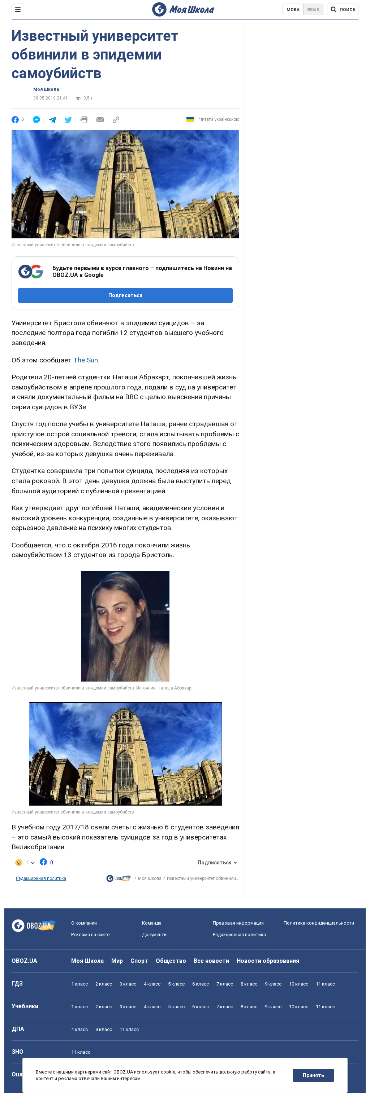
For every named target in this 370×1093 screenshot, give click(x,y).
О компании (84, 923)
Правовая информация (238, 923)
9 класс (273, 984)
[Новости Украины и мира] (118, 880)
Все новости (211, 960)
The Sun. (86, 360)
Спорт (139, 960)
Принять (313, 1075)
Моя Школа (46, 89)
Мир (117, 960)
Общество (171, 960)
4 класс (152, 984)
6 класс (200, 984)
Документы (155, 934)
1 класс (79, 984)
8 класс (249, 984)
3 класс (128, 984)
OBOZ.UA (24, 960)
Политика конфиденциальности (319, 923)
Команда (152, 923)
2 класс (103, 984)
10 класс (298, 984)
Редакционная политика (41, 878)
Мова (293, 9)
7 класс (224, 984)
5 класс (176, 984)
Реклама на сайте (90, 934)
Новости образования (268, 960)
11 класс (325, 984)
